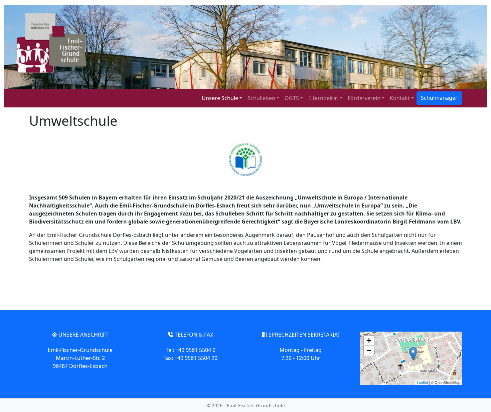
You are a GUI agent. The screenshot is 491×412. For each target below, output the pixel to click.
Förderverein (364, 98)
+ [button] (369, 340)
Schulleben (261, 98)
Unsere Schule (220, 98)
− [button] (369, 350)
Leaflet (422, 382)
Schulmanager (439, 97)
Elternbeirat (323, 98)
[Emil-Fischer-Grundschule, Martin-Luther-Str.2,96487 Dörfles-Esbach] (413, 354)
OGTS (292, 98)
